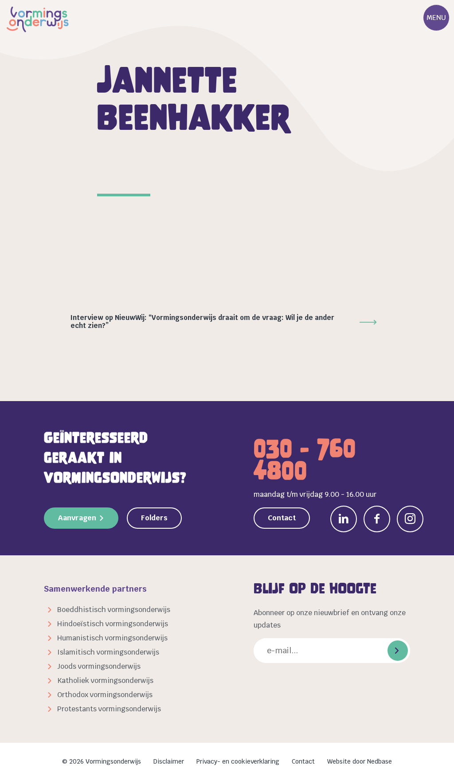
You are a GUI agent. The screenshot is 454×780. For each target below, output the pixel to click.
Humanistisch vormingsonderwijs (112, 638)
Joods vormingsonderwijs (99, 666)
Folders (154, 518)
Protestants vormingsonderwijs (109, 709)
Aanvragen (77, 518)
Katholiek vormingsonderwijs (105, 680)
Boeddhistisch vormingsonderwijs (113, 609)
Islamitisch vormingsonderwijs (108, 652)
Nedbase (379, 761)
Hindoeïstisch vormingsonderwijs (112, 623)
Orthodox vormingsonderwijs (105, 694)
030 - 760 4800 (305, 459)
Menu (436, 17)
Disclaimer (168, 761)
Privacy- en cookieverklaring (237, 761)
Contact (282, 518)
